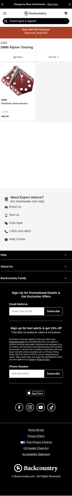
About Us (6, 267)
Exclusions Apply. (17, 342)
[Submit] (5, 21)
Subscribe (53, 311)
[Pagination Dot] (31, 36)
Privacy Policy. (48, 359)
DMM (4, 43)
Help (4, 255)
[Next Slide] (69, 4)
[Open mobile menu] (5, 13)
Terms (36, 359)
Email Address (18, 304)
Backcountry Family (13, 278)
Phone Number (19, 367)
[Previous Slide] (2, 4)
